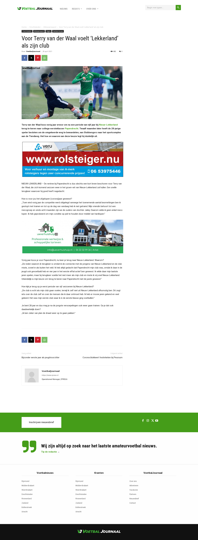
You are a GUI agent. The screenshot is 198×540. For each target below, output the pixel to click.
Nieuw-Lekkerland (108, 124)
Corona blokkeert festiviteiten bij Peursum (102, 357)
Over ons (133, 481)
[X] (31, 58)
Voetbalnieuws (58, 31)
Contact (132, 503)
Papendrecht (71, 128)
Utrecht (25, 512)
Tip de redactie (49, 451)
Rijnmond (25, 481)
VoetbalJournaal (33, 51)
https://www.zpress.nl (50, 375)
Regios (48, 31)
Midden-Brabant (28, 486)
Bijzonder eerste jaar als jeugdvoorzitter (40, 357)
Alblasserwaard (49, 27)
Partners (132, 494)
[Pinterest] (38, 58)
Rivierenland (27, 499)
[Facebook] (24, 58)
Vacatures (133, 490)
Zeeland (25, 503)
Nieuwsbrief (134, 499)
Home (24, 27)
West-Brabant (27, 490)
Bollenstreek (27, 507)
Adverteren (133, 486)
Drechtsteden (35, 27)
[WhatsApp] (44, 58)
